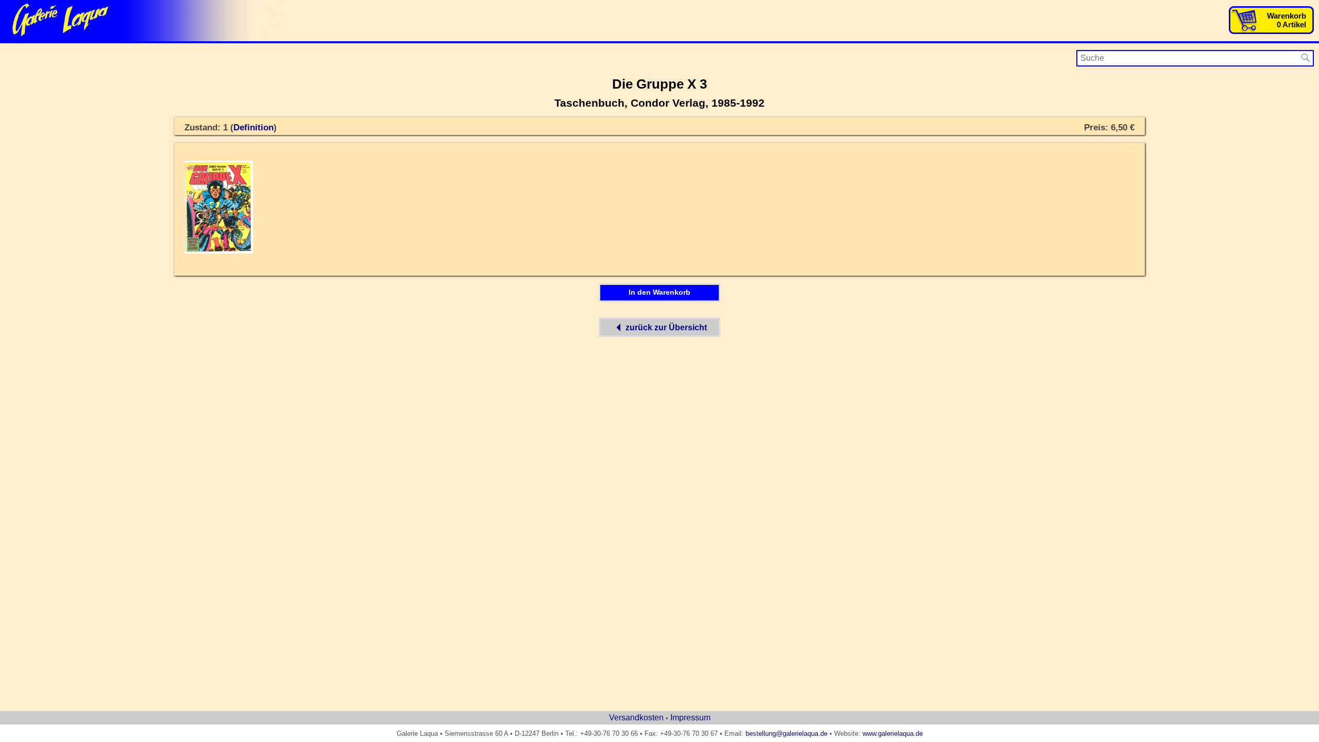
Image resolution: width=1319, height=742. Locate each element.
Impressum (690, 717)
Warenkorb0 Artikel (1286, 20)
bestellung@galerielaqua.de (786, 733)
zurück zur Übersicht (666, 327)
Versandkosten (636, 717)
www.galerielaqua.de (893, 733)
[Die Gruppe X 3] (218, 251)
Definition (253, 127)
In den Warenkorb (659, 292)
